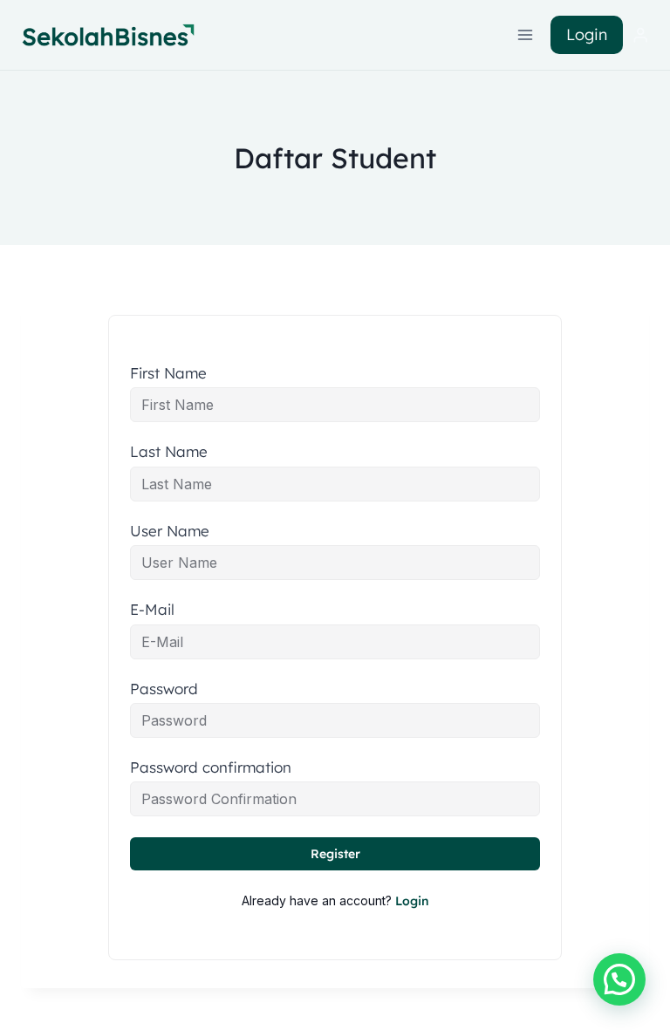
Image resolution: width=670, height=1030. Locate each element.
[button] (619, 979)
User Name (169, 531)
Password (164, 689)
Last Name (169, 451)
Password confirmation (210, 767)
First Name (168, 373)
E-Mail (152, 609)
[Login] (640, 35)
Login (586, 34)
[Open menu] (525, 34)
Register (335, 854)
